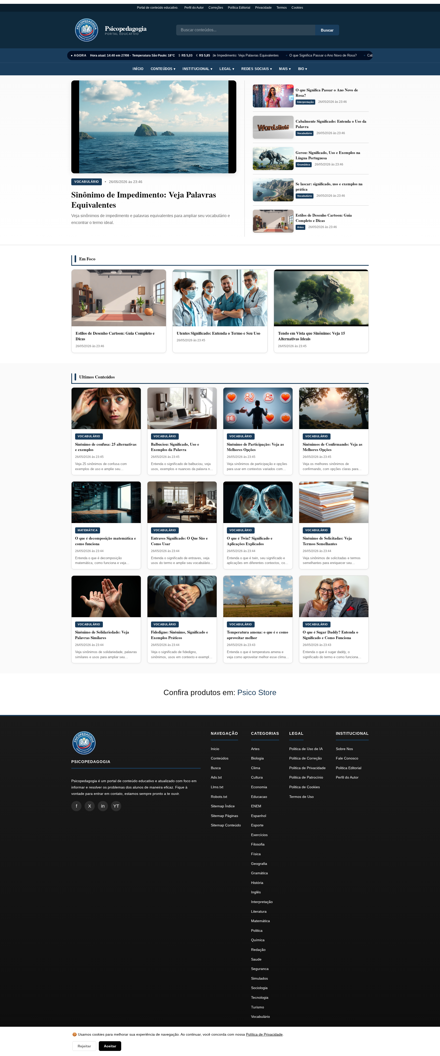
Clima (255, 768)
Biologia (257, 758)
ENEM (256, 806)
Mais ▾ (285, 69)
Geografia (259, 864)
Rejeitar (84, 1046)
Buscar (327, 30)
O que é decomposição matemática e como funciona (105, 540)
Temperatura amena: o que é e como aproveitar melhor (257, 634)
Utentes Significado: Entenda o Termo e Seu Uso (218, 333)
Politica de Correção (305, 758)
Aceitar (110, 1046)
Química (258, 940)
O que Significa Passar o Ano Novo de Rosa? (319, 55)
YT (116, 806)
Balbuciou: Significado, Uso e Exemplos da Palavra (175, 447)
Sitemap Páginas (224, 816)
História (257, 883)
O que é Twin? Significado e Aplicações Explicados (249, 540)
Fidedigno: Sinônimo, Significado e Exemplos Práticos (179, 634)
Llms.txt (217, 787)
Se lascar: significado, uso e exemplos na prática (329, 186)
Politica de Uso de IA (306, 749)
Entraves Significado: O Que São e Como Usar (179, 540)
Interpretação (305, 102)
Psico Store (257, 692)
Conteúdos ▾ (163, 69)
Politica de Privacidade (307, 768)
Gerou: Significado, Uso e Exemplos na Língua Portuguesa (328, 155)
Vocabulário (86, 182)
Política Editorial (239, 7)
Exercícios (259, 835)
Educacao (259, 797)
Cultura (257, 777)
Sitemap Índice (223, 806)
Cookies (297, 7)
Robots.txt (219, 797)
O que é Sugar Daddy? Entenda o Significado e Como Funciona (330, 634)
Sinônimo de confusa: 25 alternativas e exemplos (105, 447)
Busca (216, 768)
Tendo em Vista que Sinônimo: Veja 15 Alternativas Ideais (311, 336)
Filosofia (258, 844)
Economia (259, 787)
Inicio (215, 749)
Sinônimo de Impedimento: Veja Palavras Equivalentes (234, 55)
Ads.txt (216, 777)
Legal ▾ (226, 69)
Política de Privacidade (264, 1034)
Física (256, 854)
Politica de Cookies (304, 787)
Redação (258, 950)
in (103, 806)
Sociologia (259, 988)
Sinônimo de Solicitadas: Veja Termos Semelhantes (327, 540)
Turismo (257, 1007)
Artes (300, 227)
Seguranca (260, 969)
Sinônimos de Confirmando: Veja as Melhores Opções (332, 447)
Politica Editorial (348, 768)
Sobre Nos (344, 749)
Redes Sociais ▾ (256, 69)
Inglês (256, 892)
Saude (256, 959)
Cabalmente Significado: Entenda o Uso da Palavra (331, 123)
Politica (257, 930)
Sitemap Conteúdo (226, 825)
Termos (282, 7)
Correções (216, 7)
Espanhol (258, 816)
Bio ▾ (302, 69)
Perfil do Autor (194, 7)
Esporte (257, 825)
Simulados (259, 978)
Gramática (303, 164)
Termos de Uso (301, 797)
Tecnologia (259, 997)
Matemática (88, 530)
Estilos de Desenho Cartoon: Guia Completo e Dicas (324, 217)
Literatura (259, 911)
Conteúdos (219, 758)
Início (138, 69)
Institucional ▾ (197, 69)
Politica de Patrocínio (306, 777)
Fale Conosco (347, 758)
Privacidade (263, 7)
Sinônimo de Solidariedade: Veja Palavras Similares (102, 634)
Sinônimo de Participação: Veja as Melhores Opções (255, 447)
